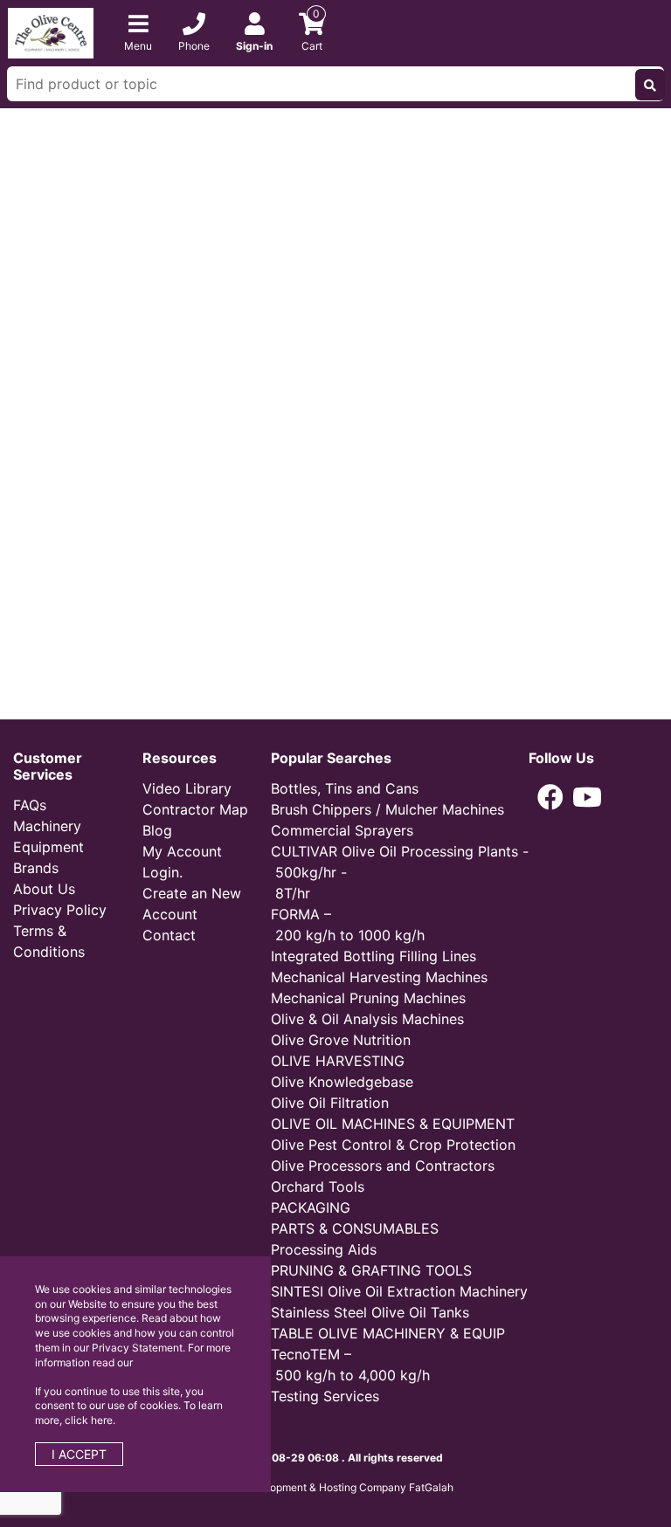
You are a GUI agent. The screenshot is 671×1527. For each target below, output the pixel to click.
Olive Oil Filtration (330, 1102)
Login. (162, 872)
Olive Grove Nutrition (341, 1040)
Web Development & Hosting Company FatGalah (335, 1487)
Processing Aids (324, 1249)
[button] (550, 797)
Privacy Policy (60, 909)
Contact (169, 935)
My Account (182, 851)
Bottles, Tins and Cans (345, 788)
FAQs (29, 805)
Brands (36, 868)
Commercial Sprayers (342, 830)
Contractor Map (195, 809)
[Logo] (50, 31)
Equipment (48, 847)
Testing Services (325, 1396)
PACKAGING (310, 1207)
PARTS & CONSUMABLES (355, 1228)
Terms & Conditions (49, 941)
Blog (157, 830)
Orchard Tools (317, 1186)
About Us (44, 889)
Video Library (187, 788)
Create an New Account (191, 903)
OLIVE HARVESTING (338, 1061)
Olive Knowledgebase (342, 1081)
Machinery (47, 826)
